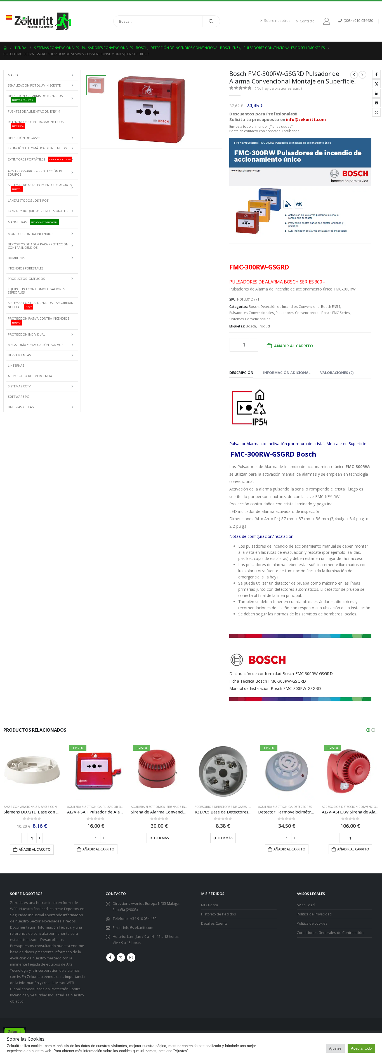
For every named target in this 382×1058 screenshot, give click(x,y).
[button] (368, 730)
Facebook (376, 74)
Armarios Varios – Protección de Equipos (35, 172)
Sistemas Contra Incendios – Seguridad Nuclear (40, 305)
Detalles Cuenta (214, 923)
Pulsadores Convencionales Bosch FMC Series (313, 312)
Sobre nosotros (277, 20)
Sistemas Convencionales (249, 319)
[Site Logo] (38, 21)
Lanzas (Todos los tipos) (28, 200)
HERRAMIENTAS (19, 355)
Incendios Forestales (25, 268)
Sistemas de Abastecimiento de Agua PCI (41, 186)
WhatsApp (376, 112)
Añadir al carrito (293, 345)
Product (264, 326)
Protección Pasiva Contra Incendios (38, 320)
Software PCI (19, 396)
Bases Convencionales (21, 807)
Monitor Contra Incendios (30, 234)
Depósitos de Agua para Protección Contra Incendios (38, 246)
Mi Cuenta (209, 905)
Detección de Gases (24, 138)
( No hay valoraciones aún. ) (278, 88)
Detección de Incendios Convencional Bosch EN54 (300, 306)
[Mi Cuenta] (328, 21)
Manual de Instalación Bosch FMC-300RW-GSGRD (275, 688)
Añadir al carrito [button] (35, 849)
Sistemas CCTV (19, 386)
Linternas (16, 365)
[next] (362, 75)
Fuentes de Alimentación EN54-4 (34, 111)
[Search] (211, 21)
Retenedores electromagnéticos (35, 123)
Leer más (161, 838)
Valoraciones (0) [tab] (336, 372)
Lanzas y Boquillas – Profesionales (37, 211)
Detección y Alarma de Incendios (35, 97)
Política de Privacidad (314, 914)
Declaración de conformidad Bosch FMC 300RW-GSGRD (281, 673)
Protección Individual (26, 334)
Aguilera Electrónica (84, 807)
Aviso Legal (306, 905)
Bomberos (16, 258)
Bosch (254, 306)
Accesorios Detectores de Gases (221, 807)
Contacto (307, 21)
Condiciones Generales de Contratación (330, 932)
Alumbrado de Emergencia (30, 376)
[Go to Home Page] (5, 48)
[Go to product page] (32, 771)
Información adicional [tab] (286, 372)
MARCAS (14, 75)
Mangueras (32, 222)
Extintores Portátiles (39, 159)
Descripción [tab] (241, 372)
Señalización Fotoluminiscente (34, 85)
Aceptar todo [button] (361, 1048)
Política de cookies (312, 923)
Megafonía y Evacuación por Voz (35, 345)
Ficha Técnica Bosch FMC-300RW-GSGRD (267, 681)
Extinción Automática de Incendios (37, 148)
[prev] (354, 75)
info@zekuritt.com (138, 927)
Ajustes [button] (335, 1048)
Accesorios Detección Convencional (351, 807)
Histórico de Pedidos (218, 914)
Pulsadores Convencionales (251, 312)
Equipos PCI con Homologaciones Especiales (36, 290)
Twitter (376, 83)
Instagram (131, 957)
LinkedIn (376, 93)
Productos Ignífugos (26, 278)
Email (376, 102)
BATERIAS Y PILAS (21, 407)
